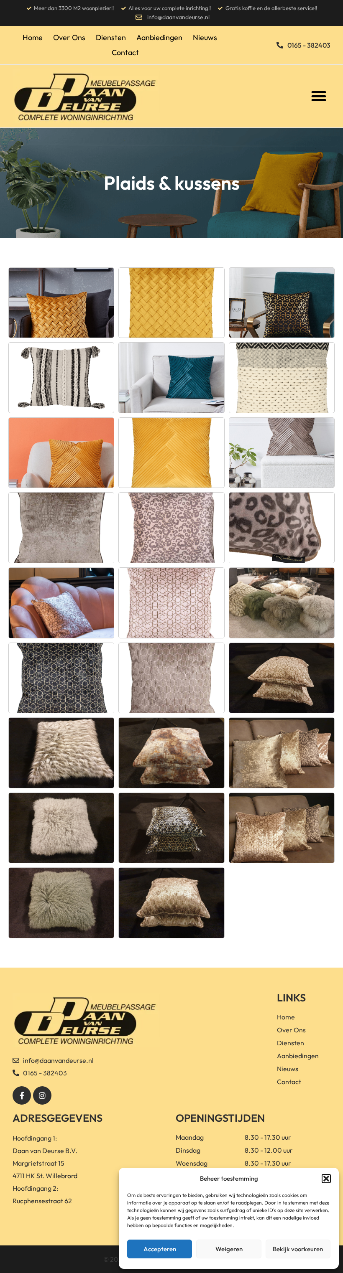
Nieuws (205, 37)
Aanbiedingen (159, 37)
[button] (326, 1178)
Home (33, 37)
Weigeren (229, 1249)
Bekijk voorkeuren (298, 1249)
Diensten (111, 37)
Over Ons (69, 37)
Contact (125, 52)
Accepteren (159, 1249)
